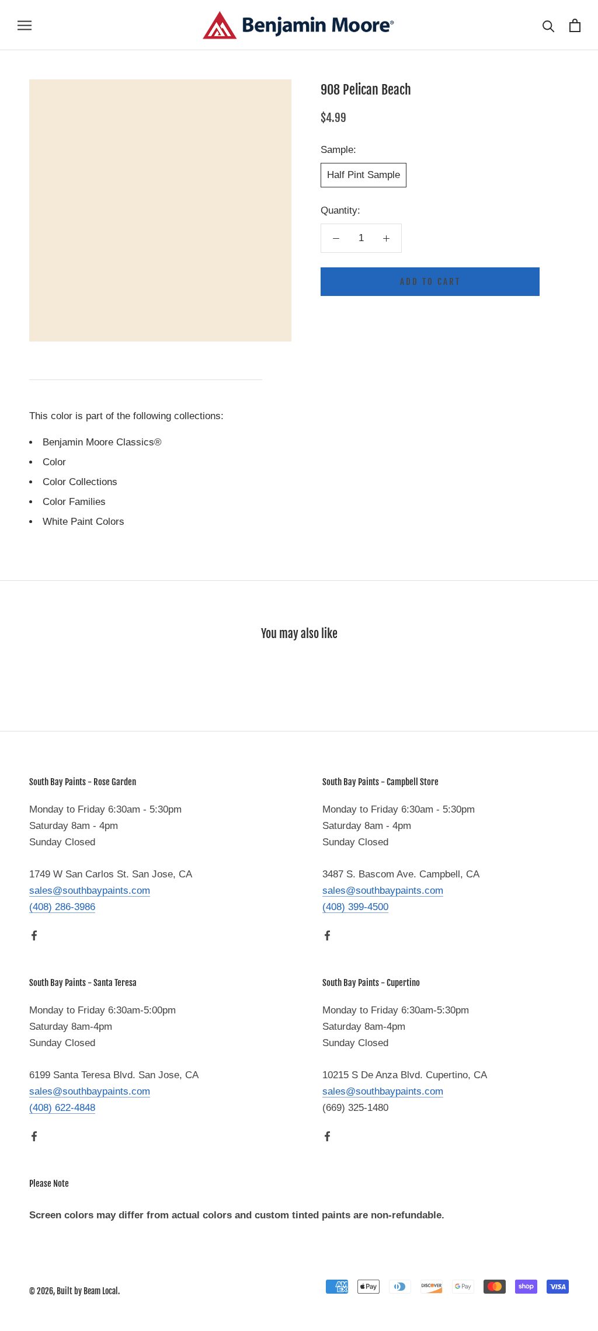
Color (54, 462)
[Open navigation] (25, 25)
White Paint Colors (83, 521)
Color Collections (80, 481)
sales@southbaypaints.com (89, 890)
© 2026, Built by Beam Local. (74, 1291)
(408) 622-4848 (62, 1107)
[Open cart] (574, 25)
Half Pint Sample (363, 174)
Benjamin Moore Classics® (102, 442)
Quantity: (340, 210)
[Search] (549, 25)
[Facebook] (34, 935)
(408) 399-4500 (355, 906)
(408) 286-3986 (62, 906)
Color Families (74, 501)
